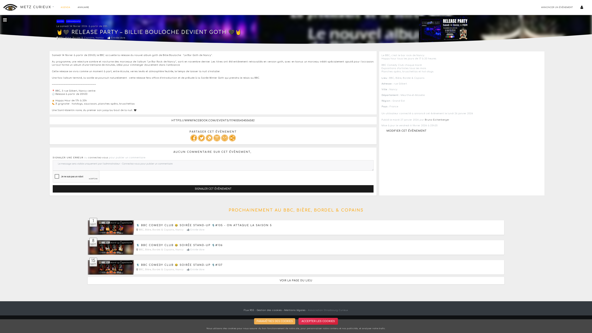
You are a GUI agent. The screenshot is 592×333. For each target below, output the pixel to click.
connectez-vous (98, 157)
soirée (60, 21)
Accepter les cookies (318, 321)
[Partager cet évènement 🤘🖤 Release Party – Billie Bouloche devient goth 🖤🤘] (232, 138)
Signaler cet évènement (213, 188)
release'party (73, 21)
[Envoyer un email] (224, 138)
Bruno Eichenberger (437, 120)
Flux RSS (249, 310)
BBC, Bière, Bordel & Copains (76, 38)
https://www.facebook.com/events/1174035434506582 (213, 120)
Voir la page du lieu (296, 280)
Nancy (100, 38)
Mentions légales (295, 310)
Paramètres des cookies (275, 321)
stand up (115, 223)
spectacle (127, 223)
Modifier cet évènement (406, 131)
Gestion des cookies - (270, 310)
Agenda (65, 7)
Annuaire (83, 7)
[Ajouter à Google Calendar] (217, 138)
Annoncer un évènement (557, 7)
